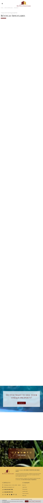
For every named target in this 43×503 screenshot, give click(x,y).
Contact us (21, 403)
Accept (26, 501)
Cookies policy (37, 501)
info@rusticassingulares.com (9, 487)
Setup (33, 501)
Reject (30, 501)
